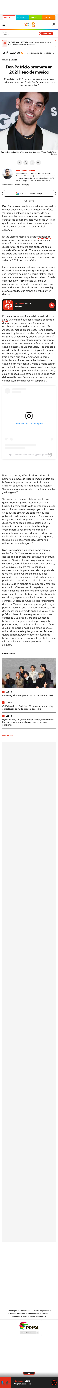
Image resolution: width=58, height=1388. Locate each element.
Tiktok (17, 1255)
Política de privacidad (42, 1311)
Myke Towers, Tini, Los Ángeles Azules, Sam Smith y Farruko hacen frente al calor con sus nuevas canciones (27, 722)
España (6, 34)
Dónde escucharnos (38, 1316)
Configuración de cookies (38, 1313)
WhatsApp (32, 162)
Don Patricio (7, 735)
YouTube (23, 1255)
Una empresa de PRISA (29, 1326)
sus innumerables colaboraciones (25, 214)
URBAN (47, 18)
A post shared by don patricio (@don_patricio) (29, 454)
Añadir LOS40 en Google (31, 193)
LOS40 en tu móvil (19, 1316)
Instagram (12, 1255)
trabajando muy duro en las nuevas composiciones (26, 238)
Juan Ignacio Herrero (25, 170)
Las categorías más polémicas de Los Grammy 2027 (28, 695)
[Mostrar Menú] (4, 24)
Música (14, 60)
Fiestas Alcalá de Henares (38, 52)
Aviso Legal (12, 1311)
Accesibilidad (25, 1311)
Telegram (38, 162)
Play (54, 1382)
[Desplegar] (29, 1373)
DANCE (34, 18)
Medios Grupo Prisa (29, 1332)
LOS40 (7, 18)
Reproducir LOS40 (52, 305)
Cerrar (53, 42)
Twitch (40, 1255)
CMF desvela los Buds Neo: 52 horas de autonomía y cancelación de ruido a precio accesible (27, 707)
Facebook (19, 162)
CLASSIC (20, 18)
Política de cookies (17, 1313)
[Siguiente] (53, 52)
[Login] (54, 24)
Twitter (25, 162)
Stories (46, 1255)
